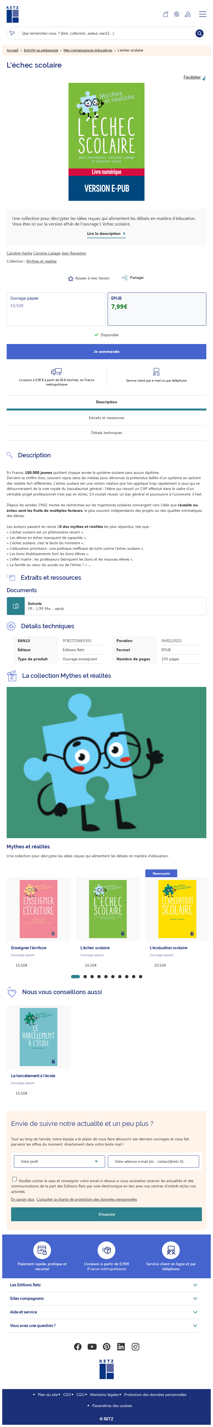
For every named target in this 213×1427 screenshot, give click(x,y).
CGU (81, 1394)
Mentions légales (104, 1394)
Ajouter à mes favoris (92, 278)
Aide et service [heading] (23, 1312)
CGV (67, 1394)
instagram (135, 1347)
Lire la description (103, 233)
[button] (106, 142)
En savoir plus (22, 1199)
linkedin (121, 1347)
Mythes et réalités (41, 261)
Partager (137, 278)
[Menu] (202, 14)
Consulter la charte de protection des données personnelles (87, 1199)
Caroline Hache (19, 253)
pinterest (106, 1347)
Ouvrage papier (24, 298)
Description (106, 401)
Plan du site (48, 1394)
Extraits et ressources (106, 417)
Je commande (107, 351)
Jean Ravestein (74, 253)
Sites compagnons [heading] (27, 1298)
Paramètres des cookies (112, 1405)
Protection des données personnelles (155, 1394)
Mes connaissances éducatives (88, 50)
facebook (77, 1347)
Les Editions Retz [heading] (25, 1285)
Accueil (13, 50)
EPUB (116, 298)
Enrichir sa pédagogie (41, 50)
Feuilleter (192, 77)
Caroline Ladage (46, 253)
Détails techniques (106, 432)
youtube (92, 1347)
